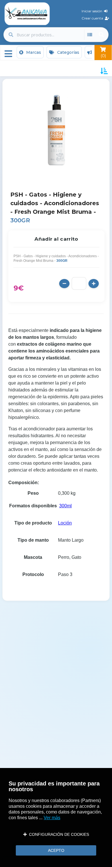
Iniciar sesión (93, 11)
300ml (65, 505)
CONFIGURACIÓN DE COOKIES (58, 834)
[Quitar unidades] (64, 283)
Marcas (33, 52)
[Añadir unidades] (93, 283)
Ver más (52, 817)
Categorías (67, 52)
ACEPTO (56, 850)
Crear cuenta (93, 18)
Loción (65, 522)
